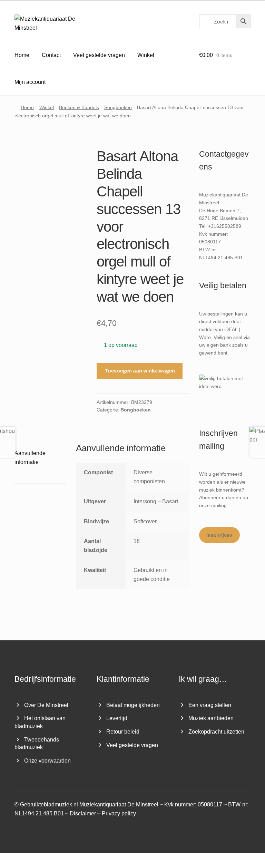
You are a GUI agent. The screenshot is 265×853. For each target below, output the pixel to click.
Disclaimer (83, 813)
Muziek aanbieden (211, 718)
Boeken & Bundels (79, 107)
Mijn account (30, 82)
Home (21, 55)
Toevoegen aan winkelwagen (140, 370)
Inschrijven (219, 535)
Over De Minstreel (46, 705)
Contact (51, 55)
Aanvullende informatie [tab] (30, 457)
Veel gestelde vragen (99, 55)
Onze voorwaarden (47, 761)
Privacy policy (119, 813)
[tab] (40, 477)
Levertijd (116, 718)
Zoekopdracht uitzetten (216, 732)
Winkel (145, 55)
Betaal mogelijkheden (133, 705)
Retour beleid (122, 732)
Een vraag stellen (209, 705)
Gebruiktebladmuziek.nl (49, 804)
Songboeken (118, 107)
